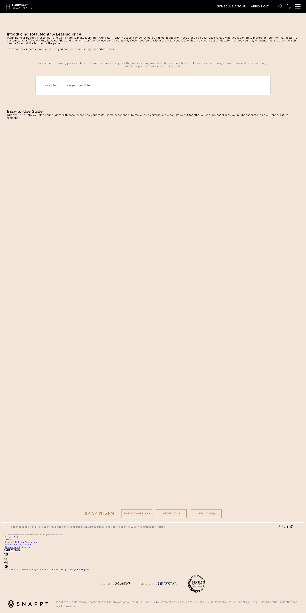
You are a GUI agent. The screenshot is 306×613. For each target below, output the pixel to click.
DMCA (8, 539)
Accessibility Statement (18, 544)
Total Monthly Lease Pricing (20, 569)
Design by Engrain (79, 569)
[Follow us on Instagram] (291, 526)
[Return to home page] (19, 6)
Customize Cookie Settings (52, 569)
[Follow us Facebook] (287, 526)
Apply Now (260, 6)
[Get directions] (280, 6)
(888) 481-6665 (206, 513)
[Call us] (283, 526)
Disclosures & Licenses (17, 547)
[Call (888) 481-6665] (288, 6)
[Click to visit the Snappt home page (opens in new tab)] (28, 604)
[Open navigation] (297, 6)
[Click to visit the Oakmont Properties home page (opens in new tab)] (122, 584)
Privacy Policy (12, 537)
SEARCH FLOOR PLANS (136, 513)
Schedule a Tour (231, 6)
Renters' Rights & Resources (20, 542)
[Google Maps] (279, 526)
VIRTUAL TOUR (171, 513)
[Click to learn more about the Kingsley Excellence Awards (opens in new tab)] (196, 591)
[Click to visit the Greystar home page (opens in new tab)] (167, 584)
